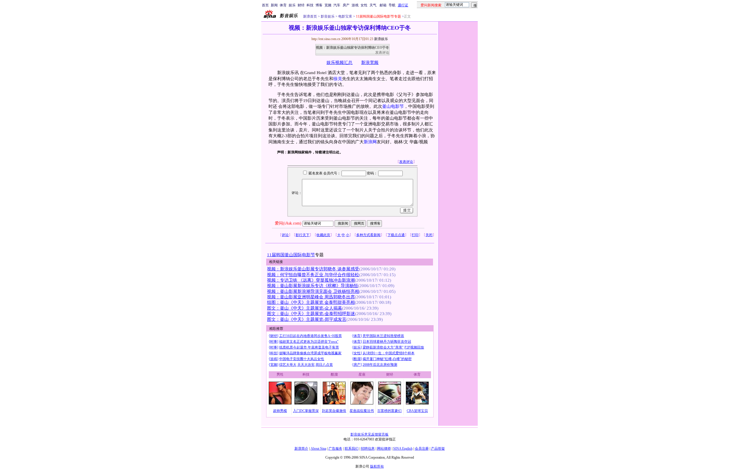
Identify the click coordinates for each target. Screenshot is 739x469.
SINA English (403, 449)
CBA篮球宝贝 (417, 411)
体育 (283, 5)
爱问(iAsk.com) (288, 223)
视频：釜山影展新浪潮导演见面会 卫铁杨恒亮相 (313, 291)
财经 (301, 5)
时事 (273, 342)
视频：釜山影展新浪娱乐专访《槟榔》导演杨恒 (312, 285)
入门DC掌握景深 (306, 411)
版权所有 (377, 466)
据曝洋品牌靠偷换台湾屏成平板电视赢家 (310, 353)
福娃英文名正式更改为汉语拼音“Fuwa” (308, 342)
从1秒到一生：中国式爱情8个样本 (389, 353)
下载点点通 (396, 235)
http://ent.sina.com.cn (326, 39)
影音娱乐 (328, 16)
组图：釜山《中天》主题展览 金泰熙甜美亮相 (311, 302)
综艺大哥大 (287, 365)
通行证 (403, 5)
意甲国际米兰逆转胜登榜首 (383, 336)
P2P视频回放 (414, 347)
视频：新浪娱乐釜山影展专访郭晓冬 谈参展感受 (313, 269)
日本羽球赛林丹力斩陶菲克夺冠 (387, 342)
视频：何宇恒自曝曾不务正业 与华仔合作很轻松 (313, 274)
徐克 (337, 78)
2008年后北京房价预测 (380, 365)
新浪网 (370, 142)
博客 (319, 5)
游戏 (355, 5)
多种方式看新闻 (368, 235)
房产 (346, 5)
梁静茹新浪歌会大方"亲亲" (383, 347)
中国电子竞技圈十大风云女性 (301, 359)
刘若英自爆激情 (334, 411)
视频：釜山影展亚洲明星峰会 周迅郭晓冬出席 (311, 297)
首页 (265, 5)
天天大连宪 (306, 365)
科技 (310, 5)
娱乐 (292, 5)
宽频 (327, 5)
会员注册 (422, 449)
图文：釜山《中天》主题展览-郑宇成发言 (306, 319)
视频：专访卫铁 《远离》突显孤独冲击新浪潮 (311, 280)
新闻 (274, 5)
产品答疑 (438, 449)
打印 (415, 235)
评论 (285, 235)
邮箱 (383, 5)
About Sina (318, 449)
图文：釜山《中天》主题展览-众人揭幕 (304, 308)
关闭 (429, 235)
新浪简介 (301, 449)
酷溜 (357, 359)
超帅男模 (280, 411)
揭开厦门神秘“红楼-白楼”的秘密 (387, 359)
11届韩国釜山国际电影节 (291, 255)
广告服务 (335, 449)
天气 (373, 5)
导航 (392, 5)
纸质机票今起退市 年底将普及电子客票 (309, 347)
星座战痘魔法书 (362, 411)
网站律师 (384, 449)
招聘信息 (368, 449)
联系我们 (352, 449)
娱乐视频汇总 (339, 62)
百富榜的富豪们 (389, 411)
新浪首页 (310, 16)
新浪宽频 (369, 62)
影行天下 (302, 235)
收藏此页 (323, 235)
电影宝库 (344, 16)
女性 (364, 5)
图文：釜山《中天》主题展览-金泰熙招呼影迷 (311, 313)
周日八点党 (324, 365)
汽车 (336, 5)
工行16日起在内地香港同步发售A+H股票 (310, 336)
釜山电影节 (393, 106)
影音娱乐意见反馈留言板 (369, 434)
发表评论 (382, 52)
